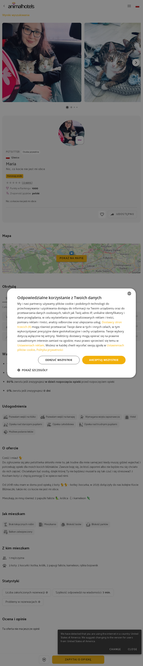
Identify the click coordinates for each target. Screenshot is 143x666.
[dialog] (71, 333)
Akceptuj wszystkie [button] (103, 360)
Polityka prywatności (49, 350)
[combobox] (129, 293)
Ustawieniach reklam (30, 345)
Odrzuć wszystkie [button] (58, 360)
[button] (32, 370)
